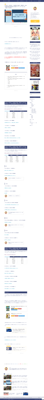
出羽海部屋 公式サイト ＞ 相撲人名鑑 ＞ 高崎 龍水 (12, 122)
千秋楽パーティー (33, 104)
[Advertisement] (16, 31)
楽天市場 (20, 308)
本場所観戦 (32, 105)
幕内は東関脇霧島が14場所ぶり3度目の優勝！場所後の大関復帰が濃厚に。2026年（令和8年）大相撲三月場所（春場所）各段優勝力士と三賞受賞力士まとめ (35, 45)
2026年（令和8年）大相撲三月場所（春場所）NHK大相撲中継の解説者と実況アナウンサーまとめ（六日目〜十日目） (35, 59)
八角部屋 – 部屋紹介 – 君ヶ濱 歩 (9, 278)
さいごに (9, 87)
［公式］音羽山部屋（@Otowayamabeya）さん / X (12, 204)
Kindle (12, 308)
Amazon (16, 308)
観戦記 (31, 102)
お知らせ (32, 125)
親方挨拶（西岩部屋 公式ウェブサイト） (10, 175)
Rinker (14, 307)
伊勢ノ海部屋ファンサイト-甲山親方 (10, 288)
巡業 (31, 114)
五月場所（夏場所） (33, 110)
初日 (8, 80)
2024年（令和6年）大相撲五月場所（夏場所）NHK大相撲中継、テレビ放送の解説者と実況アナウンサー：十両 (16, 77)
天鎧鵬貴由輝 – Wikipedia (8, 132)
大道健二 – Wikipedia (8, 127)
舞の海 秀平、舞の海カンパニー (9, 170)
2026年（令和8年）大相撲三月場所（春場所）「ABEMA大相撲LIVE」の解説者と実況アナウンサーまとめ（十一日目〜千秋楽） (35, 49)
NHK (31, 100)
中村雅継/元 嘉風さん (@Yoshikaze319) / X (11, 209)
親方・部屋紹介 (7, 234)
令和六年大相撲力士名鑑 (14, 65)
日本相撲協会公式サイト (8, 43)
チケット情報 (32, 119)
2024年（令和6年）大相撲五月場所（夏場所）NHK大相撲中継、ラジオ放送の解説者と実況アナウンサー (16, 86)
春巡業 (32, 115)
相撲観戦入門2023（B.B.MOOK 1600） (16, 313)
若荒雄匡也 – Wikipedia (8, 222)
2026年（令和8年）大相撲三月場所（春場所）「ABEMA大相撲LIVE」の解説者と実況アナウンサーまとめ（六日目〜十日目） (35, 55)
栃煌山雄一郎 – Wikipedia (8, 283)
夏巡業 (32, 116)
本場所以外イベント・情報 (34, 122)
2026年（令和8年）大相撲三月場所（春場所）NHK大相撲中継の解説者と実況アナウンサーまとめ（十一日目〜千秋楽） (35, 52)
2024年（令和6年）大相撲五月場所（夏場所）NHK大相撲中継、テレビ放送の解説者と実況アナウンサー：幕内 (16, 79)
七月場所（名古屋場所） (34, 111)
